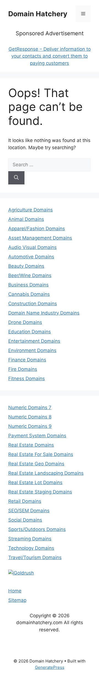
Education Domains (29, 331)
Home (14, 591)
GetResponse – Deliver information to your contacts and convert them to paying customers (50, 56)
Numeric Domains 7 (29, 407)
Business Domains (28, 285)
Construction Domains (32, 303)
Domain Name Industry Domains (43, 313)
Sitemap (17, 600)
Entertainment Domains (34, 341)
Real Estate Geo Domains (36, 463)
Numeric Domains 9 (30, 426)
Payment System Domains (37, 435)
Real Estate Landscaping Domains (46, 473)
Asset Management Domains (40, 238)
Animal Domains (26, 219)
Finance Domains (27, 360)
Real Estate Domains (31, 445)
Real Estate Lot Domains (35, 482)
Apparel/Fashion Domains (36, 228)
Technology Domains (31, 548)
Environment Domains (32, 350)
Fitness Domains (26, 378)
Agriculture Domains (30, 210)
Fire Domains (22, 369)
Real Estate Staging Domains (40, 492)
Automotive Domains (31, 256)
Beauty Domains (26, 266)
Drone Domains (25, 322)
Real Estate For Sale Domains (40, 454)
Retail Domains (24, 501)
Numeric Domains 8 (29, 417)
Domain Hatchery (37, 14)
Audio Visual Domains (32, 247)
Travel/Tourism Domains (35, 557)
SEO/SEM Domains (29, 510)
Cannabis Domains (29, 294)
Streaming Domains (29, 538)
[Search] (16, 177)
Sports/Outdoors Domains (37, 529)
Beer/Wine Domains (29, 275)
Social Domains (25, 520)
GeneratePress (49, 667)
